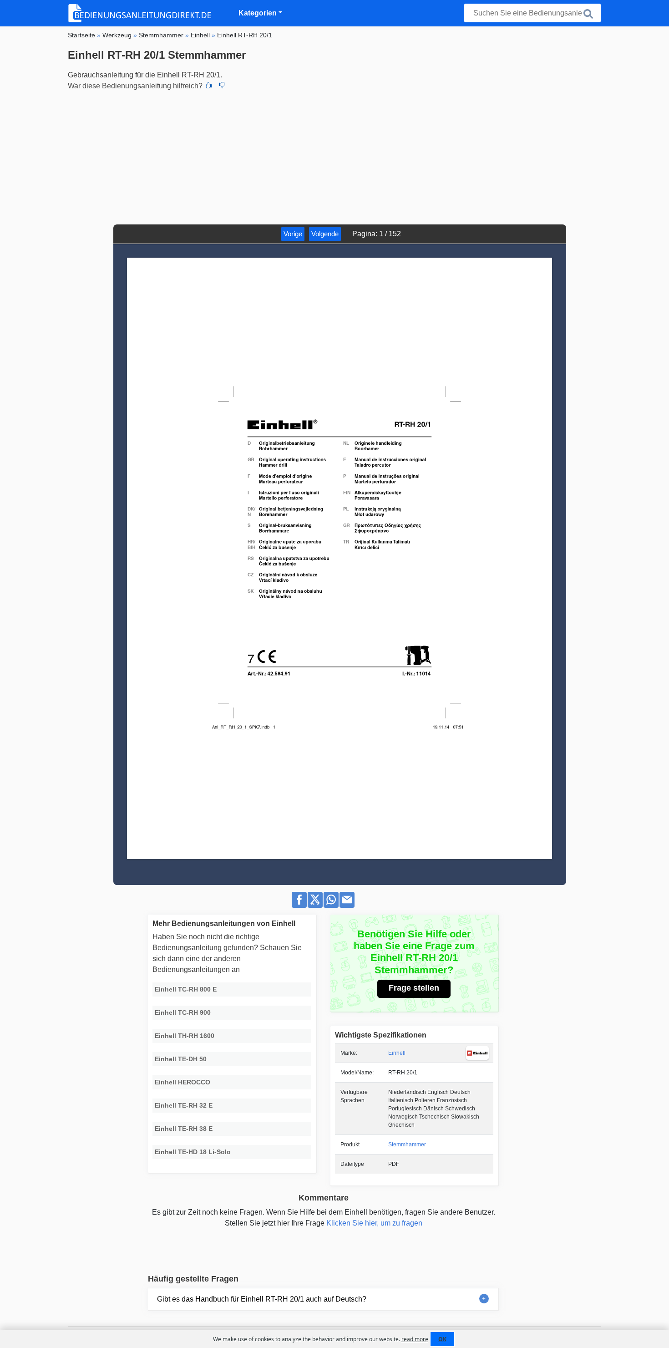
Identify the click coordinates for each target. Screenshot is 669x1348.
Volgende (325, 234)
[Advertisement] (334, 156)
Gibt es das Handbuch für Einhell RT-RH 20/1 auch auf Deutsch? (261, 1299)
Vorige (293, 234)
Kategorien (257, 13)
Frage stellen (414, 987)
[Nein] (221, 86)
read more (414, 1339)
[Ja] (209, 86)
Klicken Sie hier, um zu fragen (374, 1223)
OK (442, 1339)
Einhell (396, 1053)
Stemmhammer (407, 1144)
